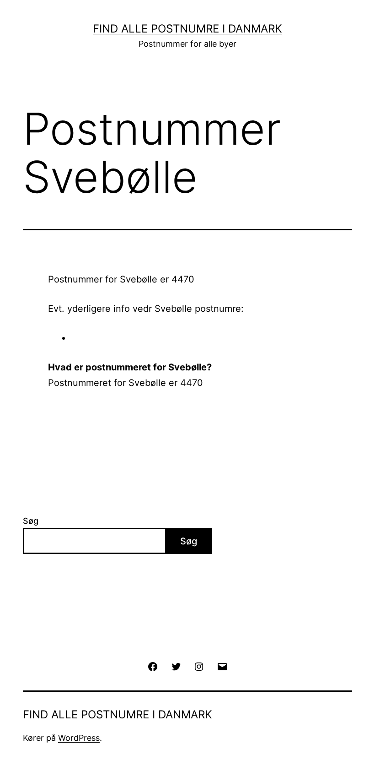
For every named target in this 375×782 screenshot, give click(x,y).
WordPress (79, 738)
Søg (30, 521)
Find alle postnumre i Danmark (187, 28)
